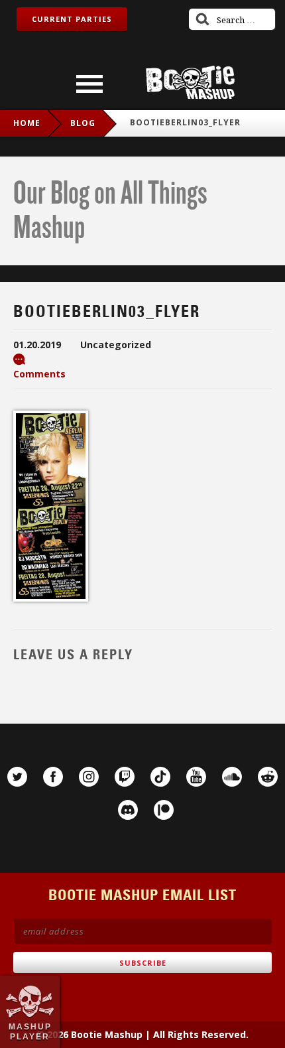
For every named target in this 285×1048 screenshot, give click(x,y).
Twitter (17, 777)
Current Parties (72, 19)
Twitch (125, 777)
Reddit (268, 777)
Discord (128, 810)
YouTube (196, 777)
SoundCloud (232, 777)
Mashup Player (30, 1031)
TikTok (160, 777)
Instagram (89, 777)
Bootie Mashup (190, 82)
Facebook (53, 777)
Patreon (164, 810)
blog (82, 123)
